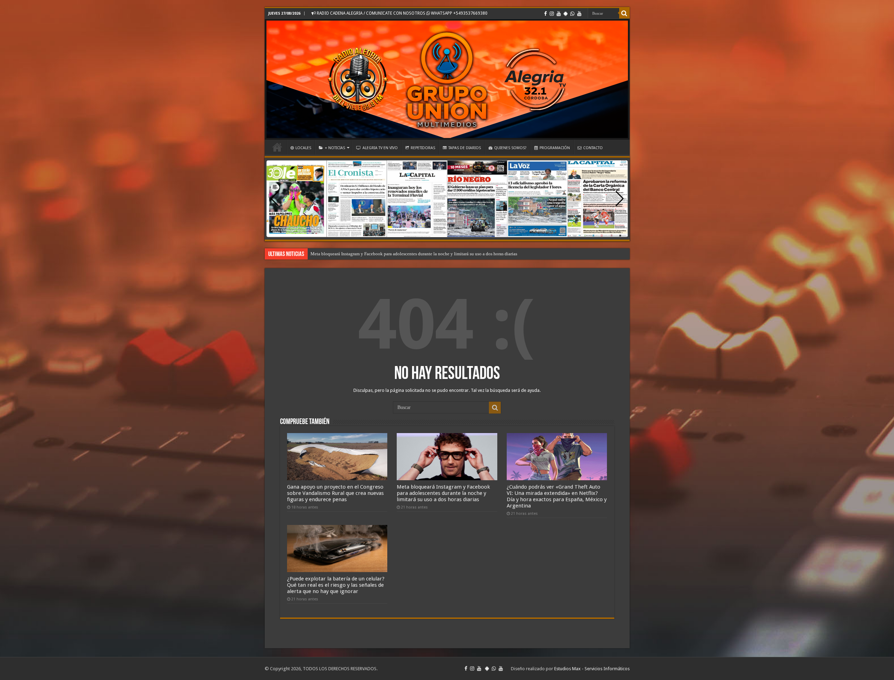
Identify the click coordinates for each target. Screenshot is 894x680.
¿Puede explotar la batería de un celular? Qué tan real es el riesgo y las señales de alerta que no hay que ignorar (414, 253)
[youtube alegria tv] (579, 13)
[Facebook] (545, 13)
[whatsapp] (572, 13)
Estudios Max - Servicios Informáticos (592, 668)
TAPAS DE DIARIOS (464, 148)
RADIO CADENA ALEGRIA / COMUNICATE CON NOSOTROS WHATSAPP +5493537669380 (402, 13)
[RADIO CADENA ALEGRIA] (447, 79)
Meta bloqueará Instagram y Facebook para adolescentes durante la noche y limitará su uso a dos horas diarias (443, 493)
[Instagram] (552, 13)
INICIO (277, 147)
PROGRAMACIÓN (555, 148)
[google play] (565, 13)
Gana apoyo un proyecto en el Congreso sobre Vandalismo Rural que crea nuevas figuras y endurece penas (335, 493)
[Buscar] (624, 13)
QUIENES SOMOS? (510, 148)
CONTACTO (593, 148)
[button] (619, 198)
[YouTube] (559, 13)
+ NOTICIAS (335, 148)
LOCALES (303, 148)
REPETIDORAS (423, 148)
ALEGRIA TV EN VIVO (380, 148)
